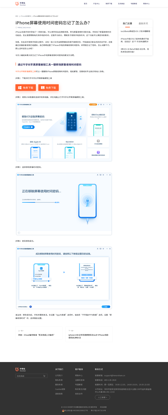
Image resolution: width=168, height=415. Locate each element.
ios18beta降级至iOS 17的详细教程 (135, 31)
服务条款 (59, 384)
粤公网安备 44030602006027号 (76, 410)
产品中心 (96, 3)
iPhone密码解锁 (26, 16)
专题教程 (134, 3)
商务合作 (79, 393)
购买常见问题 (80, 389)
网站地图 (103, 407)
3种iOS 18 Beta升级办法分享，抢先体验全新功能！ (135, 50)
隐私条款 (59, 380)
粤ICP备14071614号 (98, 410)
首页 (85, 3)
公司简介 (59, 375)
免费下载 (109, 3)
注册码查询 (79, 380)
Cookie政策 (60, 389)
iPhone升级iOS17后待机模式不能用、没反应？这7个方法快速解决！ (135, 40)
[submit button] (44, 376)
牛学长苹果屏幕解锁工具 (25, 71)
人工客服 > (102, 397)
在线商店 (121, 3)
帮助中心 (146, 3)
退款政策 (59, 393)
